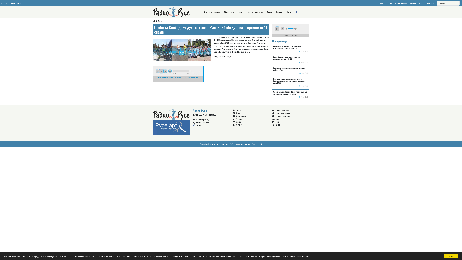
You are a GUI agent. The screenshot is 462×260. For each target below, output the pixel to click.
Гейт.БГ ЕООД (257, 144)
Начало (382, 3)
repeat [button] (193, 73)
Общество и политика (233, 12)
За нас (390, 3)
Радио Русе (224, 144)
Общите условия (273, 256)
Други (288, 12)
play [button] (161, 71)
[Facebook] (296, 12)
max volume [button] (200, 71)
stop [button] (170, 71)
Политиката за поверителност (296, 256)
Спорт (269, 12)
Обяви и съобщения (255, 12)
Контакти (430, 3)
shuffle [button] (197, 73)
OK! (451, 256)
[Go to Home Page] (154, 21)
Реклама (412, 3)
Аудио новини (401, 3)
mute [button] (191, 71)
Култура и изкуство (212, 12)
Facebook (199, 125)
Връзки (421, 3)
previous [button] (157, 71)
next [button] (165, 71)
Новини (279, 12)
